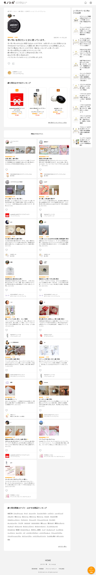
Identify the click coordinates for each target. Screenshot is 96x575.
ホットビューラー (12, 523)
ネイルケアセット (25, 529)
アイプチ (20, 523)
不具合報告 (61, 568)
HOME (48, 560)
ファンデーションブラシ (14, 536)
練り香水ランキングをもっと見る (57, 122)
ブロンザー (11, 516)
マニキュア (11, 526)
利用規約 (41, 568)
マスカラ (46, 516)
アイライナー (24, 520)
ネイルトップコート (28, 526)
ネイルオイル (11, 529)
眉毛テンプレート (59, 523)
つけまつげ (27, 523)
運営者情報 (34, 568)
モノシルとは (52, 564)
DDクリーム (32, 516)
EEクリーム (40, 516)
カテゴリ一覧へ (62, 546)
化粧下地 (10, 513)
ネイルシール (18, 526)
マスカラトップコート (14, 520)
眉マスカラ (51, 523)
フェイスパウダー (42, 513)
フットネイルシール (52, 526)
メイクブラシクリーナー (39, 536)
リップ (43, 529)
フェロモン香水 (51, 536)
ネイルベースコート (40, 526)
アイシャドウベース (42, 520)
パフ (24, 533)
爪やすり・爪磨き (36, 529)
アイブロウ (52, 520)
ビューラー (19, 533)
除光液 (18, 529)
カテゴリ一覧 (43, 564)
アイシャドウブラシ (56, 533)
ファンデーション (18, 513)
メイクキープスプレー (32, 533)
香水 (9, 539)
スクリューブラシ (27, 536)
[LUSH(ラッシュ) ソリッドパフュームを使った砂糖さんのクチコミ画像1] (14, 26)
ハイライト (51, 513)
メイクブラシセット (44, 533)
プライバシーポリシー (51, 568)
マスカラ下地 (53, 516)
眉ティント (44, 523)
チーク (26, 513)
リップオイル (59, 529)
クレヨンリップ (50, 529)
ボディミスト (60, 536)
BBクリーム (18, 516)
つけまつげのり (35, 523)
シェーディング (59, 513)
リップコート (11, 533)
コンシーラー (32, 513)
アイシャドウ (32, 520)
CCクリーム (25, 516)
